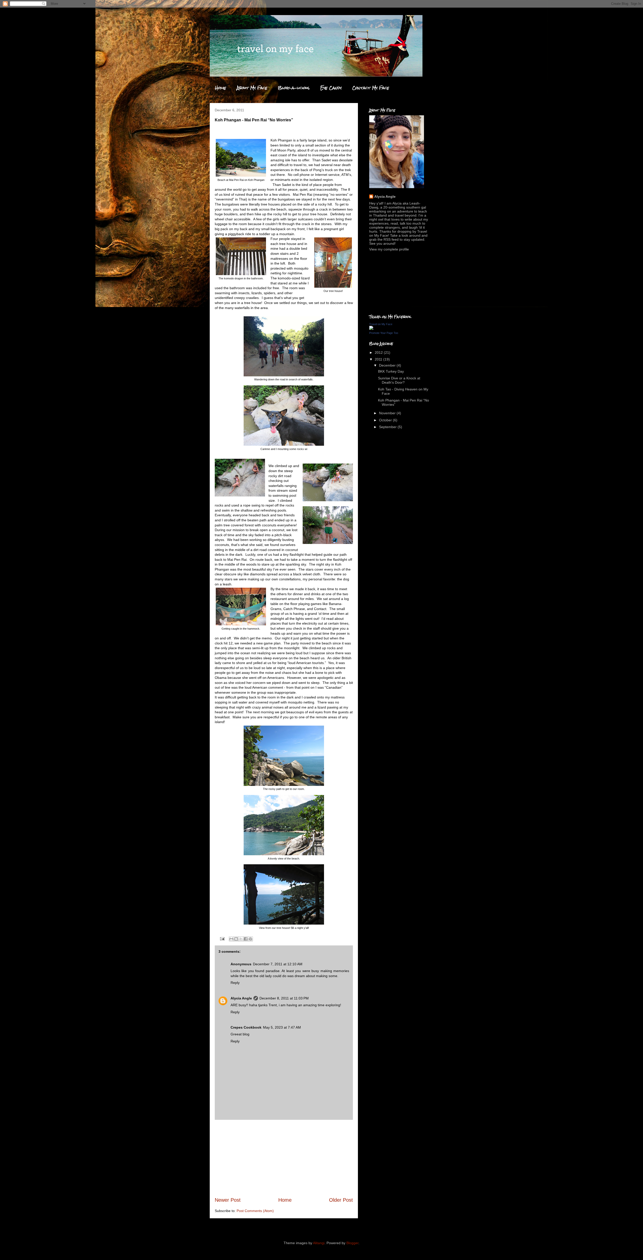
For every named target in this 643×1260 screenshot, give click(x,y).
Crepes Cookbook (246, 1027)
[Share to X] (240, 938)
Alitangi (319, 1243)
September (388, 427)
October (386, 420)
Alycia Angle (241, 998)
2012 (379, 352)
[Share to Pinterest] (250, 938)
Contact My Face (370, 88)
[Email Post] (222, 938)
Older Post (341, 1200)
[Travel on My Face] (371, 329)
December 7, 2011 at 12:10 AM (277, 964)
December (388, 365)
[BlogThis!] (236, 938)
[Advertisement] (284, 1158)
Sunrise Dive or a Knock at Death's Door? (399, 380)
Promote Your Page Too (383, 332)
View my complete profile (389, 249)
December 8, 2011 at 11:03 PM (284, 998)
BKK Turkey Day (391, 371)
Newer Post (228, 1200)
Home (220, 88)
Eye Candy (331, 88)
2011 (379, 359)
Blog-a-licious (294, 88)
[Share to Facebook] (245, 938)
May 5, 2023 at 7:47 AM (282, 1027)
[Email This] (231, 938)
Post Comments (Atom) (255, 1211)
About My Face (252, 88)
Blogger (352, 1243)
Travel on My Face (380, 324)
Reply (235, 983)
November (388, 413)
